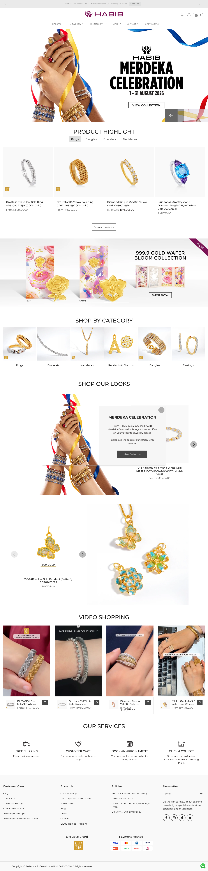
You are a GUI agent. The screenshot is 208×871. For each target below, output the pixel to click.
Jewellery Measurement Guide (20, 818)
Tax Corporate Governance (75, 798)
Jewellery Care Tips (14, 813)
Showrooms (67, 803)
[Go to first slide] (200, 4)
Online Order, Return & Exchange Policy (131, 805)
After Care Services (13, 808)
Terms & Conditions (123, 798)
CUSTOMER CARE (78, 751)
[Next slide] (193, 115)
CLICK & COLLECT (181, 751)
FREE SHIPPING (27, 751)
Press (63, 813)
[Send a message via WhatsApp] (202, 865)
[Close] (161, 410)
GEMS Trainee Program (73, 823)
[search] (182, 14)
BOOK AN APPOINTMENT (130, 751)
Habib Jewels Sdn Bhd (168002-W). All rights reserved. (63, 866)
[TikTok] (182, 817)
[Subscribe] (201, 794)
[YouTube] (190, 817)
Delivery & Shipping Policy (126, 811)
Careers (64, 818)
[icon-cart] (201, 14)
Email (167, 793)
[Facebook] (166, 817)
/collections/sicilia (9, 240)
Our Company (68, 793)
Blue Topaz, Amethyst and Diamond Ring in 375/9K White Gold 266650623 (177, 205)
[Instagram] (174, 817)
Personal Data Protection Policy (129, 793)
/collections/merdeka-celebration (18, 30)
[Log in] (188, 14)
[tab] (85, 303)
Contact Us (9, 798)
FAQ (5, 793)
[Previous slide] (5, 4)
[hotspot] (43, 470)
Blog (63, 808)
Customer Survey (13, 803)
